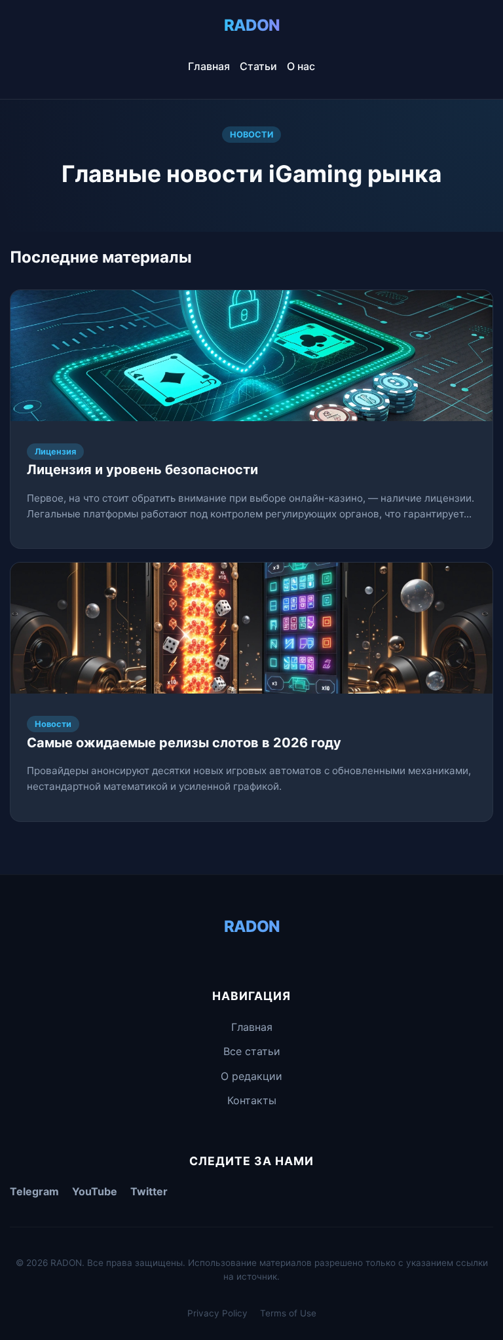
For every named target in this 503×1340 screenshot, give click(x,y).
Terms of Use (288, 1313)
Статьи (258, 66)
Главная (209, 66)
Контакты (251, 1100)
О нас (301, 66)
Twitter (149, 1191)
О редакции (251, 1076)
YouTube (94, 1191)
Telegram (34, 1191)
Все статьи (251, 1051)
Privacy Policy (217, 1313)
